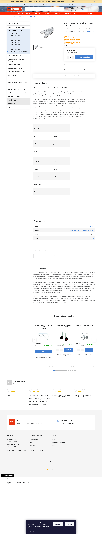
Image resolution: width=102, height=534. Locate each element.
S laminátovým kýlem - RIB (19, 51)
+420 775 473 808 (73, 8)
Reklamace (25, 4)
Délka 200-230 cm (16, 33)
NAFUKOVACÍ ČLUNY (15, 31)
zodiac (69, 65)
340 (93, 238)
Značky (11, 107)
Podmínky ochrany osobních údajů (38, 451)
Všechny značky (56, 451)
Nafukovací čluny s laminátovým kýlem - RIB (82, 230)
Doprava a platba (11, 4)
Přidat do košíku (84, 57)
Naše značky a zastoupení (58, 442)
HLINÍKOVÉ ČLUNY (14, 65)
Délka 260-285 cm (16, 38)
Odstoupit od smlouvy (7, 475)
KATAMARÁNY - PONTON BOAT (18, 82)
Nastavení (32, 531)
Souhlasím (69, 524)
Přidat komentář (49, 256)
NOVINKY (12, 103)
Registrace (91, 4)
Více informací (90, 31)
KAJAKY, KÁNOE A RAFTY (16, 68)
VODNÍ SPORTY (14, 86)
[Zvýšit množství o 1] (73, 57)
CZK (72, 4)
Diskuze (55, 76)
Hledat (62, 9)
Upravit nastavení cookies (63, 468)
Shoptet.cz (51, 461)
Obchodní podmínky (36, 4)
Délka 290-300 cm (16, 40)
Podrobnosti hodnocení (84, 28)
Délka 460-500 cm (16, 49)
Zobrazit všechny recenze (27, 384)
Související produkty (75, 76)
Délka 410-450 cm (16, 47)
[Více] (90, 13)
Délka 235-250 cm (16, 35)
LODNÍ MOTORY (14, 24)
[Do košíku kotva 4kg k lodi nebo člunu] (89, 350)
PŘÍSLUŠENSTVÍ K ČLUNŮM (17, 89)
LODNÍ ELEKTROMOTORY (17, 27)
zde (37, 528)
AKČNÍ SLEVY (13, 100)
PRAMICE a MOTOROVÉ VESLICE (16, 60)
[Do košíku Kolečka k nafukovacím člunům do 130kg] (68, 350)
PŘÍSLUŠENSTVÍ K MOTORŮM (18, 93)
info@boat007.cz (66, 421)
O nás (53, 439)
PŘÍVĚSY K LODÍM (14, 96)
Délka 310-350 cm (16, 42)
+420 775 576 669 (12, 446)
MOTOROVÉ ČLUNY (15, 56)
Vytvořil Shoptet (52, 469)
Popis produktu (38, 76)
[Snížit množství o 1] (68, 57)
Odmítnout (58, 524)
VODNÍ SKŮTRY (14, 79)
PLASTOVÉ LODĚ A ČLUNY (17, 72)
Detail (43, 351)
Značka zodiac (63, 76)
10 (75, 370)
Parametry (47, 76)
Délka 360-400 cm (16, 44)
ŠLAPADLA (12, 75)
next (94, 340)
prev (34, 340)
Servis (19, 4)
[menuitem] (10, 13)
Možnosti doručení (70, 45)
